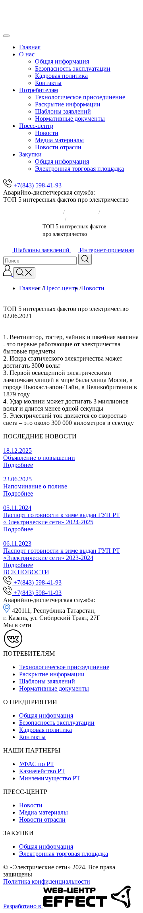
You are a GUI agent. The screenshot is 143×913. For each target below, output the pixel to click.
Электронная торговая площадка (79, 168)
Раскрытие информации (67, 104)
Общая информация (62, 61)
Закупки (30, 154)
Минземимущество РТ (49, 778)
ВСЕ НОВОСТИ (26, 572)
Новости (46, 132)
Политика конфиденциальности (46, 881)
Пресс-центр (36, 125)
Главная (30, 47)
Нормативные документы (70, 118)
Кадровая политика (61, 75)
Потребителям (38, 90)
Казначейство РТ (42, 771)
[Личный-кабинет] (8, 273)
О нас (27, 54)
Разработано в (23, 906)
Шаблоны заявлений (63, 111)
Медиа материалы (59, 140)
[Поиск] (24, 272)
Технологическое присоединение (80, 97)
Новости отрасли (58, 147)
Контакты (48, 82)
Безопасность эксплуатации (72, 68)
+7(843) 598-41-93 (37, 185)
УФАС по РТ (36, 764)
